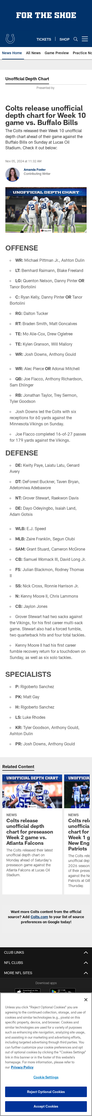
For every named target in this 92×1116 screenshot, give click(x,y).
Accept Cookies (46, 1106)
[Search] (76, 39)
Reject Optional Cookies (46, 1092)
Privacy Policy (22, 1067)
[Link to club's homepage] (10, 37)
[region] (46, 1054)
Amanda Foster (35, 169)
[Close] (85, 999)
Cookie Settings (46, 1077)
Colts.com (39, 917)
